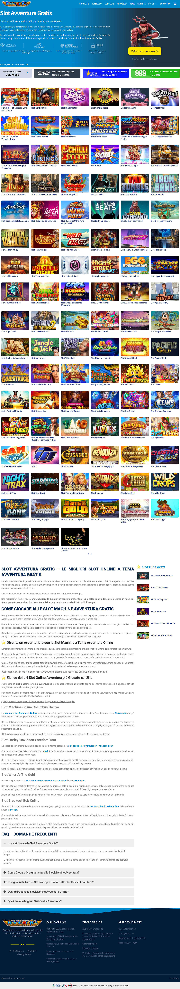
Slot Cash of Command (131, 221)
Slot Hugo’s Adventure (161, 331)
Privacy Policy (174, 978)
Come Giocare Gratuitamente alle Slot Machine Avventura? (43, 872)
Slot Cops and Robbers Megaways (71, 303)
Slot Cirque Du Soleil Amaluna (15, 221)
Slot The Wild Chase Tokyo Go (134, 249)
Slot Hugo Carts (8, 331)
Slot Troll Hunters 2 (40, 331)
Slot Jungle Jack (38, 358)
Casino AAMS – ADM (127, 943)
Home (3, 65)
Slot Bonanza (97, 493)
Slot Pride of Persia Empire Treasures (13, 166)
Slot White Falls (68, 358)
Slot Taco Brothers (69, 437)
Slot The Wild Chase (70, 249)
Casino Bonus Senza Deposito (131, 938)
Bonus (151, 4)
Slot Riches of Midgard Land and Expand (14, 109)
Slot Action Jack (98, 519)
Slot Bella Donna (68, 136)
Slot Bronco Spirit (39, 411)
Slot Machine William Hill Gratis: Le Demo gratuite (61, 960)
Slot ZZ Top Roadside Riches (134, 302)
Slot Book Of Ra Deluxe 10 (163, 623)
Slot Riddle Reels (158, 249)
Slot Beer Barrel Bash (70, 384)
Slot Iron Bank (157, 194)
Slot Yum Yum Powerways (133, 437)
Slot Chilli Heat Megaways (13, 437)
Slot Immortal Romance (162, 575)
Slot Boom (96, 165)
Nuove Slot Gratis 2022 (92, 929)
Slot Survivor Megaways (132, 466)
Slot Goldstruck (8, 384)
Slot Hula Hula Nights (101, 358)
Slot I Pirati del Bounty (11, 411)
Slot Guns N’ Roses (99, 107)
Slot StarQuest (38, 493)
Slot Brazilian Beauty (41, 384)
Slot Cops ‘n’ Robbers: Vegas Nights (134, 137)
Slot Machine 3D (89, 944)
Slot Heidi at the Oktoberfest (164, 165)
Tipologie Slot (124, 933)
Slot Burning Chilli (69, 194)
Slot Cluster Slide (158, 466)
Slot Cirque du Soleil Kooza (43, 221)
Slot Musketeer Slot (10, 548)
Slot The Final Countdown (73, 493)
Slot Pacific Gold (158, 358)
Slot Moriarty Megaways (42, 548)
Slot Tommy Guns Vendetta (44, 194)
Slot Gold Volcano (9, 276)
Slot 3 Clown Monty (100, 302)
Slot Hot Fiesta (128, 411)
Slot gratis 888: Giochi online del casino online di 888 (60, 930)
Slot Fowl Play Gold (159, 599)
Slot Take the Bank (10, 519)
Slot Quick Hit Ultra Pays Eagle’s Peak (72, 222)
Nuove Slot (122, 4)
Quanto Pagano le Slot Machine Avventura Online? (38, 891)
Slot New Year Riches (10, 302)
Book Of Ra (165, 4)
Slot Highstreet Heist (100, 276)
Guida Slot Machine (127, 929)
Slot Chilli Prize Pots (40, 302)
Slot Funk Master (69, 107)
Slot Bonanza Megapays (102, 466)
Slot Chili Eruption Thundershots (9, 137)
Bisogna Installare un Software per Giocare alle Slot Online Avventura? (50, 882)
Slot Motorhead (158, 107)
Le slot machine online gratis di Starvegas (60, 952)
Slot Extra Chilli (128, 493)
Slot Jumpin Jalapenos (101, 384)
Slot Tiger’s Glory (39, 249)
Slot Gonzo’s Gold (39, 107)
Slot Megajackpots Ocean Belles (133, 520)
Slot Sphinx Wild (158, 611)
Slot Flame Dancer (39, 136)
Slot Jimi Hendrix (128, 107)
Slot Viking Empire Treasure (44, 165)
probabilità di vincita (122, 986)
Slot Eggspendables (130, 276)
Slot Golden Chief (129, 358)
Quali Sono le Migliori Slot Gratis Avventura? (34, 901)
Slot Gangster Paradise (161, 136)
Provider (141, 4)
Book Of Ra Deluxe (159, 587)
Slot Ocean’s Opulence (161, 411)
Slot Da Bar (97, 4)
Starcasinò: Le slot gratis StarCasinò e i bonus (62, 945)
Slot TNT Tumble (129, 194)
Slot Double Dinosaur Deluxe (14, 358)
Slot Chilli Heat (127, 384)
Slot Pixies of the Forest (162, 635)
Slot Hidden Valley (9, 249)
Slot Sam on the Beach (11, 466)
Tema (132, 4)
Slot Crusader (67, 466)
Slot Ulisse (155, 384)
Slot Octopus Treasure (161, 221)
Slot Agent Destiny (159, 302)
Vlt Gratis (109, 4)
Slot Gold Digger (158, 519)
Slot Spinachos (157, 437)
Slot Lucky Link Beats (100, 221)
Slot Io (34, 466)
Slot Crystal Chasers (100, 411)
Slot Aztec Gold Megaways (73, 519)
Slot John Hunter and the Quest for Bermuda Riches (43, 438)
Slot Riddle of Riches (70, 411)
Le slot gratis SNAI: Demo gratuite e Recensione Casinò (61, 937)
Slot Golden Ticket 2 (100, 249)
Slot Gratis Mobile (90, 948)
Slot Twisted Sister (69, 276)
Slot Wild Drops (158, 493)
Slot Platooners (98, 437)
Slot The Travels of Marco (13, 194)
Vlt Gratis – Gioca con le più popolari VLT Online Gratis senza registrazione (98, 954)
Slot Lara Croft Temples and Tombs (74, 549)
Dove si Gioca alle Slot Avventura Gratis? (32, 843)
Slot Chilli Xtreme (69, 165)
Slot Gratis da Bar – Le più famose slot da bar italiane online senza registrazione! (97, 936)
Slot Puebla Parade (99, 331)
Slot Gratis (84, 4)
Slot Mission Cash (129, 331)
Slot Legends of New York (162, 276)
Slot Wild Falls (67, 331)
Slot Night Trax (8, 493)
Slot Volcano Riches (40, 276)
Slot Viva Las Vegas (130, 165)
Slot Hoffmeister (99, 136)
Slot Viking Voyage (40, 519)
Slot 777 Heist (97, 194)
